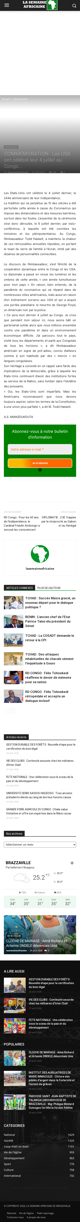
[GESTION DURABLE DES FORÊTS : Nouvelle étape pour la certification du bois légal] (15, 985)
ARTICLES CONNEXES (19, 588)
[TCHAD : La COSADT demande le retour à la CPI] (13, 640)
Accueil (6, 99)
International (20, 99)
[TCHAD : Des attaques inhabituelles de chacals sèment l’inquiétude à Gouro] (13, 659)
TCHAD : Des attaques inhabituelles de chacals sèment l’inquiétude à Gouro (49, 658)
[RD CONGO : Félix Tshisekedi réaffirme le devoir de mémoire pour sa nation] (13, 677)
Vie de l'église (14, 936)
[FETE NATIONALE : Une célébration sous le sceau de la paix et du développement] (15, 1025)
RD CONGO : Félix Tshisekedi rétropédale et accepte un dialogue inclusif (46, 696)
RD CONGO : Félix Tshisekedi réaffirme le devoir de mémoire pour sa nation (48, 677)
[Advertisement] (40, 53)
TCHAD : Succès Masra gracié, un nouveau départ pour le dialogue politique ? (50, 602)
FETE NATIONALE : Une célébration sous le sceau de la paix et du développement (39, 779)
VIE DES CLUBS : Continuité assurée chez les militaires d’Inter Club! (40, 762)
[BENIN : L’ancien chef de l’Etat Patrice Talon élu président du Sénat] (13, 621)
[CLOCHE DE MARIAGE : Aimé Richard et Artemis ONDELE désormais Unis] (15, 1058)
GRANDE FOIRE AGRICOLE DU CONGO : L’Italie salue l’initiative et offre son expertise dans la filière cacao (38, 811)
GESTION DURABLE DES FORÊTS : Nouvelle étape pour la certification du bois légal (40, 746)
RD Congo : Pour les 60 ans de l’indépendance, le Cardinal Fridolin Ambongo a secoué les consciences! (22, 523)
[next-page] (12, 710)
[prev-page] (6, 710)
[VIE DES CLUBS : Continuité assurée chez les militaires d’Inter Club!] (15, 1005)
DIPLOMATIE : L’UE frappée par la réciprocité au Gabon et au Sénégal (59, 521)
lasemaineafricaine (18, 172)
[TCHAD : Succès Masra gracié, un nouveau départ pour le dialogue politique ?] (13, 602)
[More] (59, 181)
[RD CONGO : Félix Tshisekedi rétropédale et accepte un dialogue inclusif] (13, 696)
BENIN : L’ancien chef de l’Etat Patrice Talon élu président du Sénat (47, 621)
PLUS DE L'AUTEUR (48, 588)
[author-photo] (40, 563)
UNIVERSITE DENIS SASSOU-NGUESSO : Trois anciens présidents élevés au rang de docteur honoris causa (39, 795)
